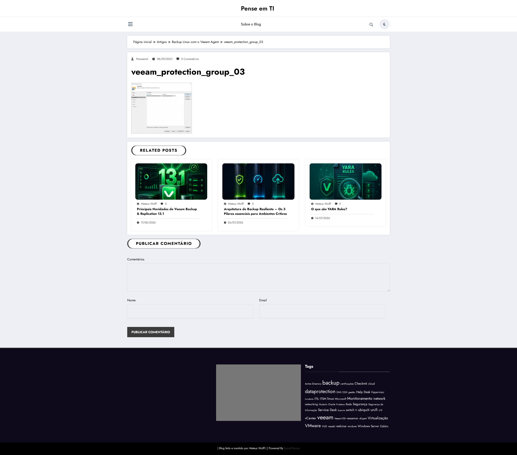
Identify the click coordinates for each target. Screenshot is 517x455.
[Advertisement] (258, 392)
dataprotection (320, 391)
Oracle (331, 404)
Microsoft (340, 399)
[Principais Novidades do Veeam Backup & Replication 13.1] (171, 181)
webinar (341, 426)
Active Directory (313, 384)
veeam (325, 417)
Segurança (360, 404)
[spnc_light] (384, 24)
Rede (349, 404)
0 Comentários (190, 59)
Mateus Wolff (149, 204)
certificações (347, 384)
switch (350, 410)
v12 (380, 410)
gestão (351, 392)
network (379, 398)
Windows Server (368, 426)
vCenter (310, 418)
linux (330, 398)
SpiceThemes (292, 448)
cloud (371, 384)
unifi (374, 409)
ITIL (316, 399)
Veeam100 (340, 418)
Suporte (341, 410)
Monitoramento (359, 398)
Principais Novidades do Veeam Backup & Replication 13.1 (167, 211)
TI (356, 410)
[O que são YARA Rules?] (345, 181)
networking (311, 404)
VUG (324, 426)
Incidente (309, 399)
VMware (313, 425)
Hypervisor (377, 392)
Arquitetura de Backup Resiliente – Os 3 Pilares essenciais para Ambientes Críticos (255, 211)
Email (263, 300)
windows (352, 426)
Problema (340, 404)
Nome (131, 300)
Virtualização (378, 418)
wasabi (331, 426)
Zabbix (384, 426)
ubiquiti (364, 409)
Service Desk (327, 409)
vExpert (363, 418)
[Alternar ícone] (130, 25)
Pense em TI (257, 8)
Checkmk (361, 383)
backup (330, 383)
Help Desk (363, 392)
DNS (339, 392)
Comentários (135, 259)
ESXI (345, 392)
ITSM (323, 399)
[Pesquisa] (371, 25)
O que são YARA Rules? (329, 209)
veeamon (352, 418)
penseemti (142, 59)
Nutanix (323, 404)
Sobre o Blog (251, 24)
